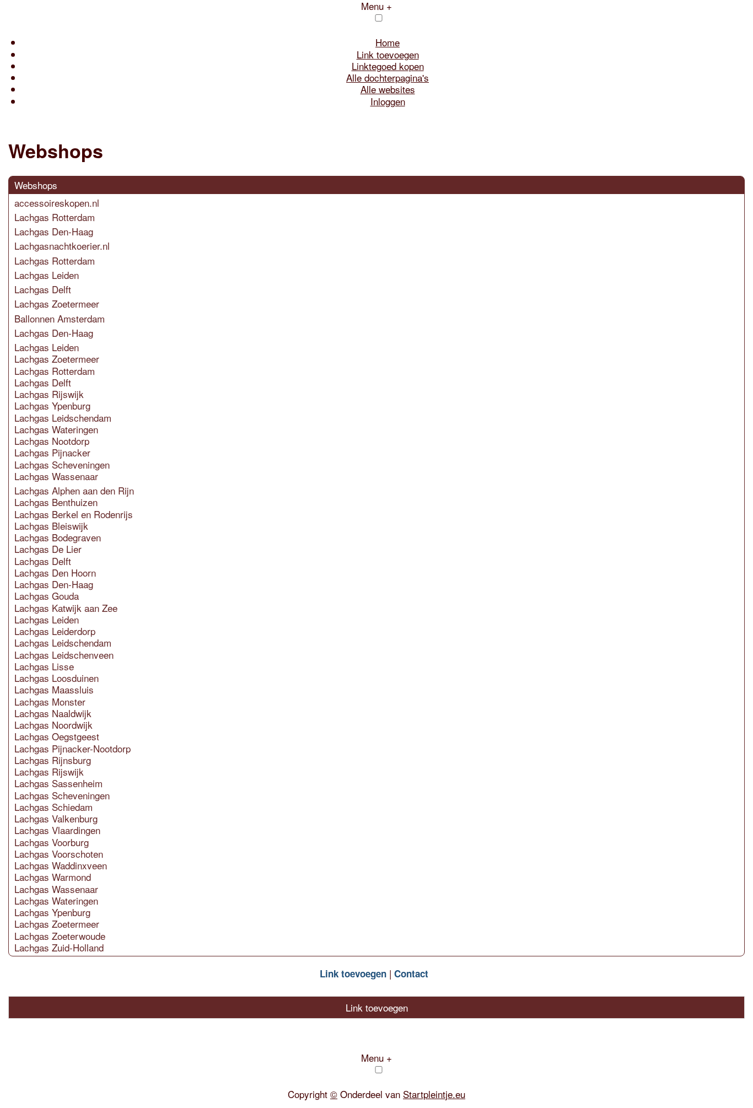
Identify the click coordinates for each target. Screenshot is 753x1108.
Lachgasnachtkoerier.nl (62, 245)
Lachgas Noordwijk (53, 725)
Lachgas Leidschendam (62, 417)
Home (387, 42)
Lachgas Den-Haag (53, 231)
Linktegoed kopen (388, 66)
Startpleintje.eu (434, 1094)
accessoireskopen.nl (56, 202)
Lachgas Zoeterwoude (59, 936)
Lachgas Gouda (46, 596)
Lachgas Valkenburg (56, 818)
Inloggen (387, 101)
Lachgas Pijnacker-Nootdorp (72, 748)
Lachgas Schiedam (53, 807)
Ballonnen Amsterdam (59, 318)
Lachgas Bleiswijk (51, 526)
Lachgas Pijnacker (52, 452)
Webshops (35, 185)
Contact (411, 973)
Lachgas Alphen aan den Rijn (74, 490)
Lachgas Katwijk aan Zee (65, 608)
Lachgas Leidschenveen (64, 654)
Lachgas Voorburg (51, 842)
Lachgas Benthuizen (56, 502)
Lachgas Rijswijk (49, 394)
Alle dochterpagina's (387, 77)
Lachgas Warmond (52, 877)
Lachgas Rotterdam (54, 217)
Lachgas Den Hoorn (55, 572)
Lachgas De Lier (48, 549)
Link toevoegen (388, 54)
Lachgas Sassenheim (58, 783)
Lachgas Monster (49, 701)
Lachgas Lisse (44, 666)
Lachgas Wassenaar (56, 476)
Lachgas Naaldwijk (53, 713)
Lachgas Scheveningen (62, 464)
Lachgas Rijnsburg (52, 760)
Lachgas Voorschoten (58, 853)
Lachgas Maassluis (54, 689)
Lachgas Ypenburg (52, 405)
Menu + (376, 1057)
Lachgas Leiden (46, 275)
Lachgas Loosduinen (56, 678)
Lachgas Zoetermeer (56, 303)
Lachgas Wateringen (56, 429)
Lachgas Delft (42, 289)
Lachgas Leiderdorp (54, 631)
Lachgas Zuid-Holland (59, 947)
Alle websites (388, 89)
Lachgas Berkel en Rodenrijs (73, 514)
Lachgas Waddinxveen (60, 865)
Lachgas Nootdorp (51, 441)
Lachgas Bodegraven (57, 537)
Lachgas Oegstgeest (56, 736)
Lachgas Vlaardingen (57, 830)
